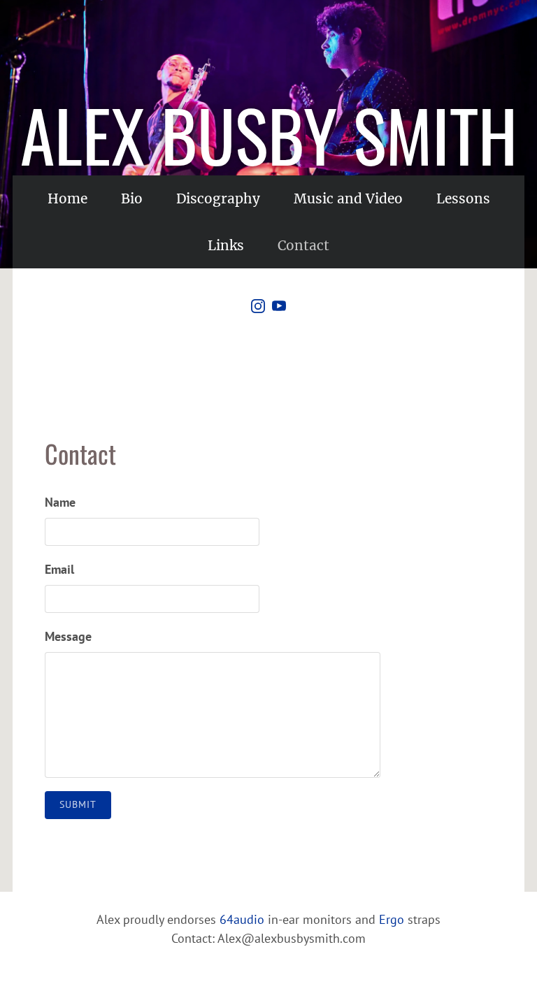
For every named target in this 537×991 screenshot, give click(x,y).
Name (60, 502)
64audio (242, 919)
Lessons (463, 198)
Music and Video (348, 198)
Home (67, 198)
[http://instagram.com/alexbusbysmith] (258, 308)
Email (59, 569)
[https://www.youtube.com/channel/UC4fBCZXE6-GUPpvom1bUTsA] (279, 308)
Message (68, 636)
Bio (132, 198)
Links (226, 245)
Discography (218, 198)
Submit (77, 804)
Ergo (391, 919)
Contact (303, 245)
